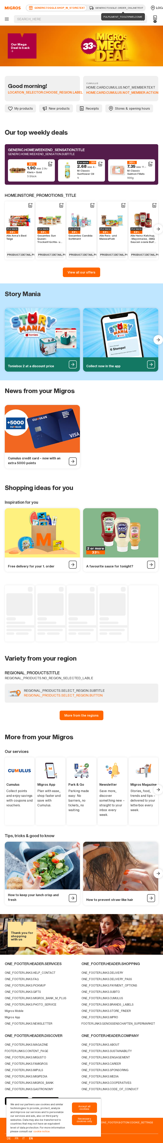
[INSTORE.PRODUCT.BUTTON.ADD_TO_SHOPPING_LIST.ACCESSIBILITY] (50, 164)
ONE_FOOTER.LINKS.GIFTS (23, 992)
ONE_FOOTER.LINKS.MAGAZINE (26, 1045)
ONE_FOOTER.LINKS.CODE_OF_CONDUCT (110, 1089)
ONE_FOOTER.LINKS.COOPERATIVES (106, 1083)
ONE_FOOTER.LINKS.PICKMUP (25, 985)
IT (23, 1138)
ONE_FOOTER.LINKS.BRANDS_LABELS (108, 1004)
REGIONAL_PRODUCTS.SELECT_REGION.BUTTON (63, 696)
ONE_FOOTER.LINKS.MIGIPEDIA (26, 1076)
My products (23, 108)
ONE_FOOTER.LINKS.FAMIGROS (26, 1064)
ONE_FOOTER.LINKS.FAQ (22, 979)
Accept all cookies (84, 1107)
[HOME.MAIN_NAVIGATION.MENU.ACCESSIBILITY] (6, 19)
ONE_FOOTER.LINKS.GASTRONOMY (29, 1089)
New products (59, 108)
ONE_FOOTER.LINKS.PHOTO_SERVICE (30, 1004)
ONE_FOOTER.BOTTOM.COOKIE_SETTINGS (127, 1122)
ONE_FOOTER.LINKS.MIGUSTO (25, 1057)
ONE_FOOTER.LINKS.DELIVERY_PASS (107, 979)
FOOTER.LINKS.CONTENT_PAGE (26, 1051)
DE (9, 1138)
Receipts (92, 108)
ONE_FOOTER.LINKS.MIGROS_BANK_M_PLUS (35, 998)
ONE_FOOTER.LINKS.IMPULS (24, 1070)
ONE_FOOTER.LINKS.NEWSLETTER (28, 1023)
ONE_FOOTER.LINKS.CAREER (101, 1064)
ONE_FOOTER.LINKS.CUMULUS (102, 998)
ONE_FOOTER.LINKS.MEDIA (100, 1076)
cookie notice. (41, 1131)
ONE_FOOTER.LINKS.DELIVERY (102, 973)
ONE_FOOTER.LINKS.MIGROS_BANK (29, 1083)
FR (16, 1138)
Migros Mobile (14, 1011)
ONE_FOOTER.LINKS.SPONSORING (105, 1070)
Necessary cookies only (84, 1120)
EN (31, 1138)
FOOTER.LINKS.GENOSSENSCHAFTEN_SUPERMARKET (118, 1023)
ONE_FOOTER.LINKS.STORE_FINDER (106, 1011)
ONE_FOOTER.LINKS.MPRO (100, 1017)
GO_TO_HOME (12, 8)
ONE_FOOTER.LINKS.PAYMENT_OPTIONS (109, 985)
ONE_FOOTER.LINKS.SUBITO (101, 992)
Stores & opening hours (132, 108)
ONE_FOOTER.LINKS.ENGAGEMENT (106, 1057)
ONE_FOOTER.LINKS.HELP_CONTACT (30, 973)
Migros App (12, 1017)
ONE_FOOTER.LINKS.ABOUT (100, 1045)
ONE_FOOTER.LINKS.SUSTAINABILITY (107, 1051)
